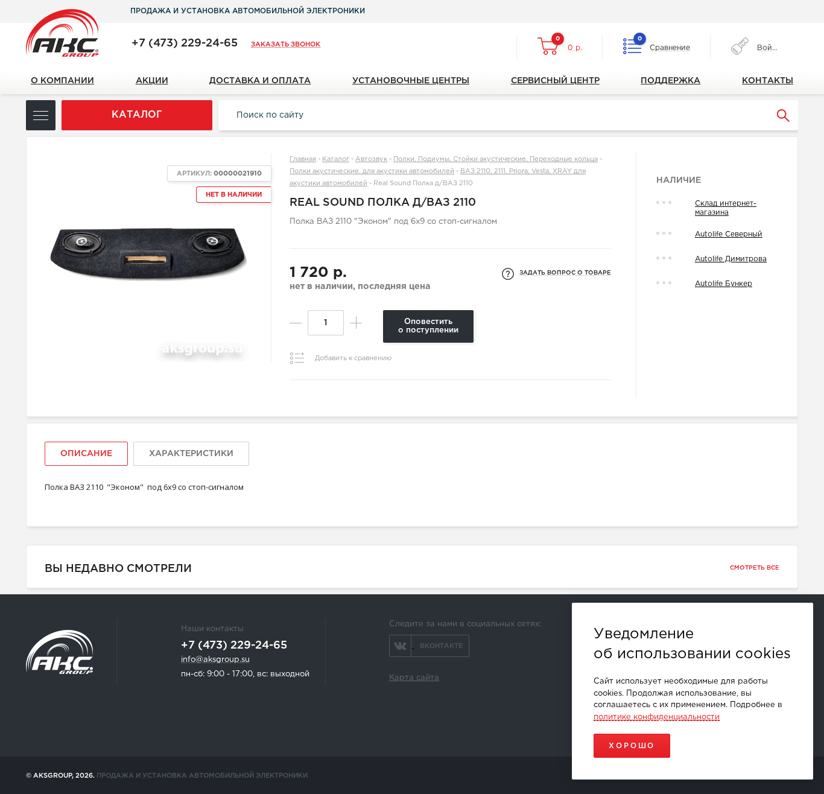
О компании (62, 80)
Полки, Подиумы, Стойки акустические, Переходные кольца (495, 159)
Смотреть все (754, 568)
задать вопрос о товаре (565, 273)
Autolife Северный (728, 234)
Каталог (335, 159)
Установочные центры (410, 80)
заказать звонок (285, 45)
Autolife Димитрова (731, 259)
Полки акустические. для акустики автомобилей (372, 171)
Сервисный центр (555, 80)
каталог (137, 114)
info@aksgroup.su (215, 659)
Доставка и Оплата (260, 80)
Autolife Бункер (723, 284)
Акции (152, 80)
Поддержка (670, 80)
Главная (303, 159)
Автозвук (371, 159)
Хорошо (632, 746)
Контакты (767, 80)
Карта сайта (414, 678)
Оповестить (428, 326)
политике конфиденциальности (657, 717)
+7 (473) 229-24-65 (185, 43)
